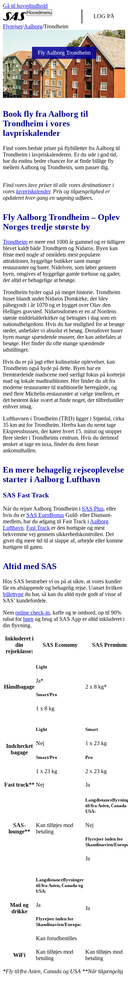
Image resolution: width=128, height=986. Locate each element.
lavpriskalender (33, 191)
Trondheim (15, 242)
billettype (13, 594)
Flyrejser (12, 26)
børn (28, 619)
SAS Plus (92, 509)
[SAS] (14, 16)
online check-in (32, 613)
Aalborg (33, 26)
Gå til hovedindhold (25, 6)
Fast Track (38, 528)
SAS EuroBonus (45, 515)
